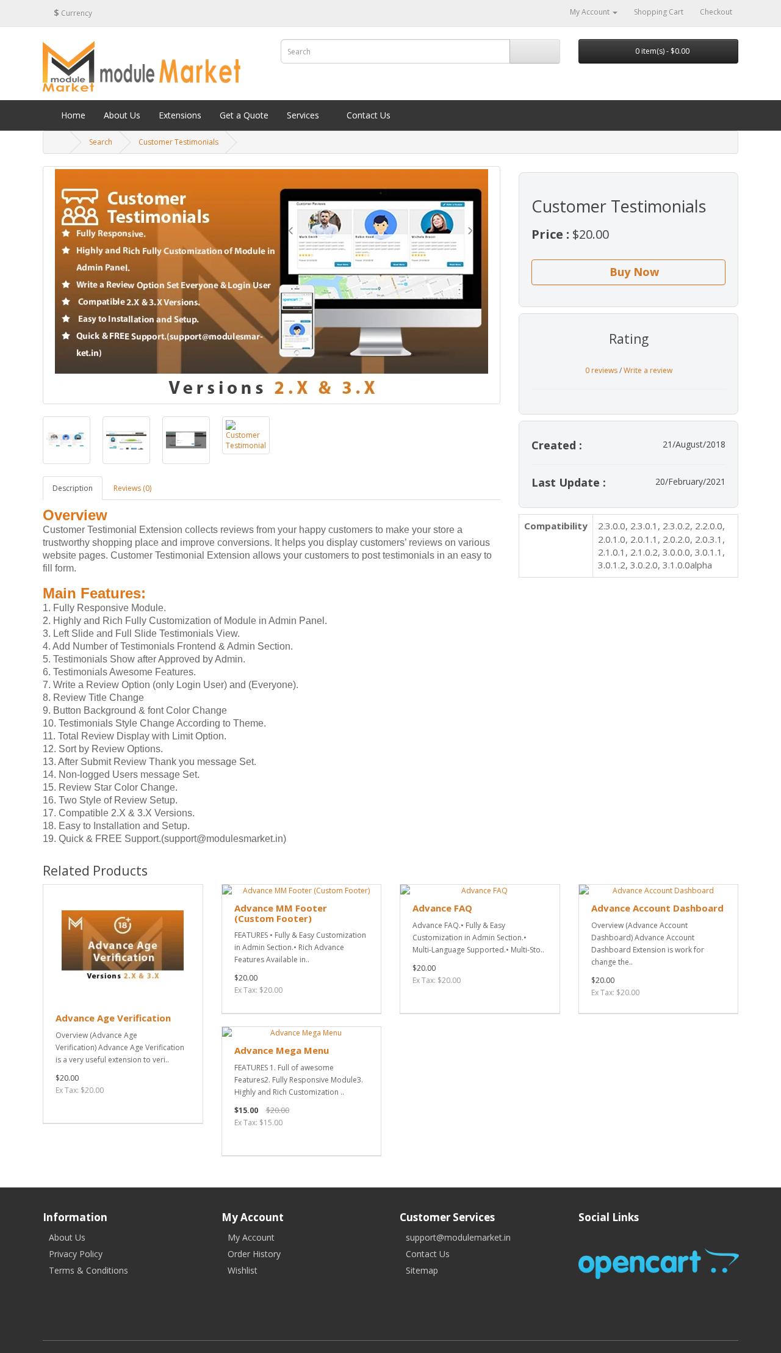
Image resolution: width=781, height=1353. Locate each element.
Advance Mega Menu (281, 1050)
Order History (254, 1254)
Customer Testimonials (178, 142)
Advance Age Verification (113, 1018)
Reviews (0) (132, 488)
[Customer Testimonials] (271, 285)
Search (100, 142)
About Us (67, 1237)
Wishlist (242, 1270)
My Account (251, 1237)
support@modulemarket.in (458, 1237)
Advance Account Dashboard (657, 908)
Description (72, 488)
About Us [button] (122, 115)
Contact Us (428, 1254)
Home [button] (72, 115)
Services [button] (303, 115)
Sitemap (422, 1270)
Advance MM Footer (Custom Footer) (280, 913)
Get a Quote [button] (244, 115)
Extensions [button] (180, 115)
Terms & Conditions (88, 1270)
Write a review (648, 370)
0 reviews (601, 370)
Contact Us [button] (367, 115)
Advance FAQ (442, 908)
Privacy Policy (76, 1254)
